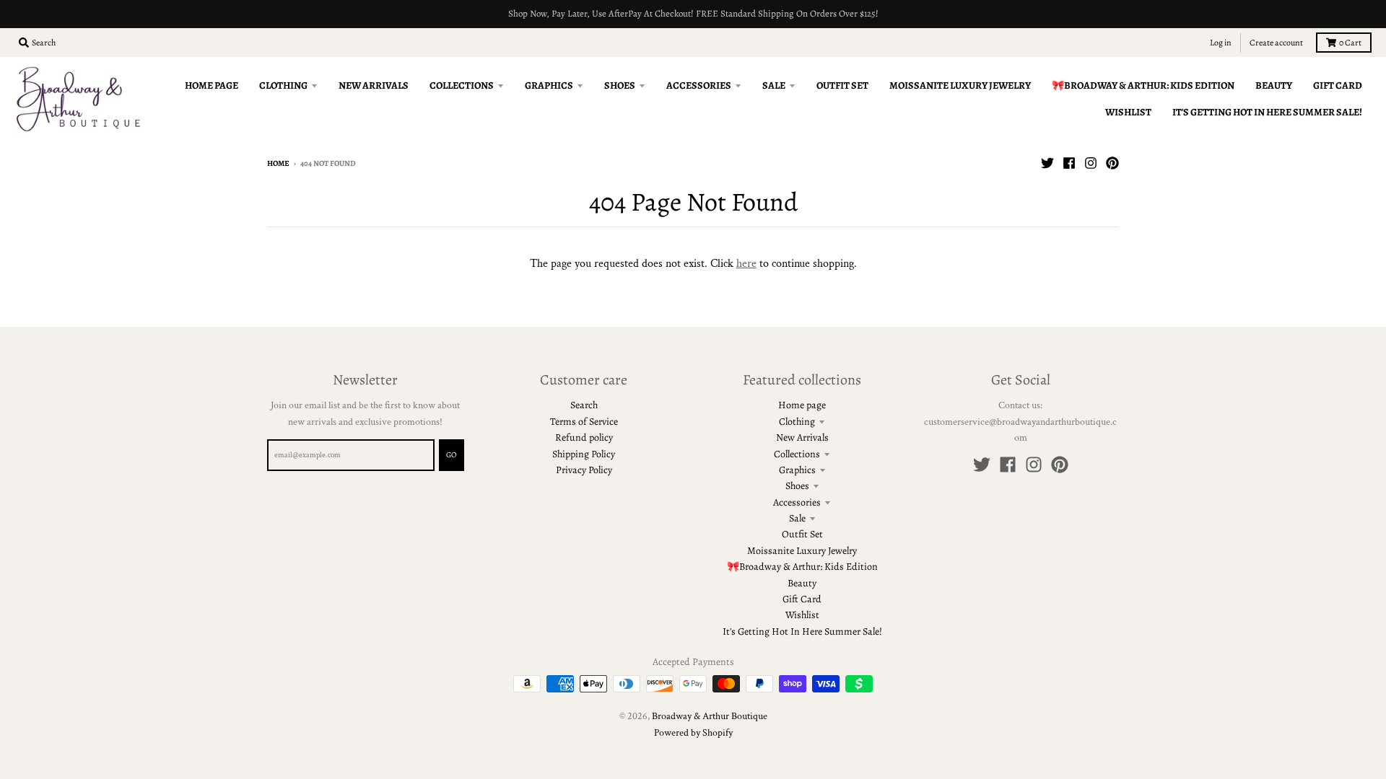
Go (451, 454)
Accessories (797, 502)
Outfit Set (802, 534)
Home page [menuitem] (211, 85)
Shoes (797, 486)
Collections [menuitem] (462, 85)
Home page (802, 405)
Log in (1221, 42)
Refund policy (584, 437)
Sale (797, 518)
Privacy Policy (584, 470)
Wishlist (802, 615)
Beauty (802, 583)
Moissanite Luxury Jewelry (802, 551)
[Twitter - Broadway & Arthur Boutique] (1047, 163)
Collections (797, 454)
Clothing (797, 421)
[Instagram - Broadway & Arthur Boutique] (1090, 163)
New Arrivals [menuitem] (374, 85)
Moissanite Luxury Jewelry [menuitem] (960, 85)
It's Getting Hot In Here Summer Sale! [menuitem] (1267, 112)
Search (584, 405)
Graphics (797, 470)
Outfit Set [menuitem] (842, 85)
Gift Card (802, 599)
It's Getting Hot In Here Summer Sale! (802, 631)
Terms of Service (584, 421)
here (746, 263)
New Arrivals (802, 437)
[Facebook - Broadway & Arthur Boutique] (1069, 163)
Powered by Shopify (693, 732)
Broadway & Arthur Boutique (709, 716)
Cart (1350, 42)
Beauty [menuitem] (1273, 85)
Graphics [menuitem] (549, 85)
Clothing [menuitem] (283, 85)
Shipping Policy (583, 454)
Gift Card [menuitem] (1337, 85)
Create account (1276, 42)
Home (278, 163)
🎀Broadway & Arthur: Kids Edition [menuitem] (1143, 85)
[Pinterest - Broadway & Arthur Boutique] (1112, 163)
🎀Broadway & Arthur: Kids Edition (802, 566)
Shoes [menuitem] (619, 85)
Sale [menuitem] (773, 85)
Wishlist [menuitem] (1128, 112)
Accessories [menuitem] (698, 85)
